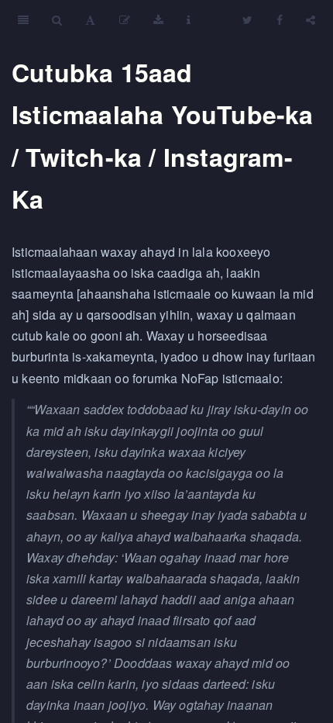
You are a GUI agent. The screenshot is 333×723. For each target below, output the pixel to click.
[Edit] (125, 19)
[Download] (158, 19)
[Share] (310, 19)
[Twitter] (247, 19)
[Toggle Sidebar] (23, 19)
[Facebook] (279, 19)
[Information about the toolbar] (188, 19)
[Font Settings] (90, 19)
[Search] (57, 19)
